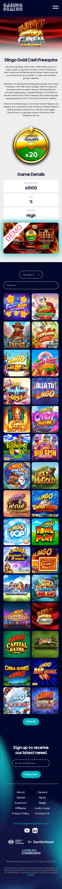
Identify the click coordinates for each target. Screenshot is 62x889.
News (42, 797)
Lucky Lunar (42, 808)
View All (31, 721)
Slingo (42, 803)
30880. (31, 874)
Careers (42, 792)
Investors (21, 803)
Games (20, 797)
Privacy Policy (20, 813)
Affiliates (20, 808)
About (21, 792)
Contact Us (42, 813)
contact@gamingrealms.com (31, 823)
